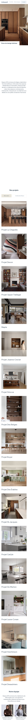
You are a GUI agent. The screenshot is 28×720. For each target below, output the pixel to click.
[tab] (6, 195)
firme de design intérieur (9, 43)
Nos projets (13, 190)
